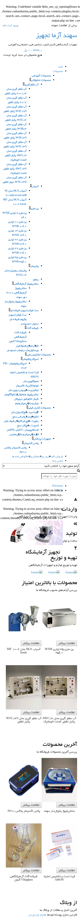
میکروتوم (20, 403)
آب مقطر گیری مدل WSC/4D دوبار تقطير (15, 179)
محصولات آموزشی (41, 76)
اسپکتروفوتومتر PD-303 (15, 365)
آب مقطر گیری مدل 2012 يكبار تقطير (16, 100)
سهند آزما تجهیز (56, 35)
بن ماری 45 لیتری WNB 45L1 (17, 259)
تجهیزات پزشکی (42, 439)
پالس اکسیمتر (31, 443)
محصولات (58, 71)
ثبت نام (7, 25)
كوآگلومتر (9, 394)
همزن (13, 434)
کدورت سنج (32, 425)
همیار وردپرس (37, 914)
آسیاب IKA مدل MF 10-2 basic (15, 202)
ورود (15, 25)
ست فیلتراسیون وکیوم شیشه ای (18, 317)
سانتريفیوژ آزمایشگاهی (26, 284)
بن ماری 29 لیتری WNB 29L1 (17, 250)
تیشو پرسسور (31, 390)
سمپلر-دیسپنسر (30, 324)
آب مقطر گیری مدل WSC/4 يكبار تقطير (16, 117)
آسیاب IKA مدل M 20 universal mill (16, 193)
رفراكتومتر (20, 421)
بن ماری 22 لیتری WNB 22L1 (17, 241)
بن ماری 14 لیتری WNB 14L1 (17, 233)
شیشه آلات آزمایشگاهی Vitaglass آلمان (18, 337)
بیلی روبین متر (15, 390)
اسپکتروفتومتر (31, 359)
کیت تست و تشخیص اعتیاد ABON (24, 374)
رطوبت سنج (32, 421)
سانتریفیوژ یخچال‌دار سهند (15, 303)
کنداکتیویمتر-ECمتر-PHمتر (23, 430)
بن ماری (35, 208)
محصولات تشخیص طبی (39, 355)
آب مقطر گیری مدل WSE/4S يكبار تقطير (15, 135)
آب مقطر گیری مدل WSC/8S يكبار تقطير (15, 109)
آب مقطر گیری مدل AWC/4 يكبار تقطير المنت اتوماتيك (16, 155)
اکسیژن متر (17, 412)
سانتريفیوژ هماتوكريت (26, 394)
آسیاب (35, 186)
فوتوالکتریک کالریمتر (27, 386)
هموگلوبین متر (31, 381)
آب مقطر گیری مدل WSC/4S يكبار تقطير (15, 144)
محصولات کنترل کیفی (39, 408)
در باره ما (42, 456)
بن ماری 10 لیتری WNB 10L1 (17, 224)
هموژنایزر (21, 346)
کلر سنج (21, 425)
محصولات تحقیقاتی (41, 80)
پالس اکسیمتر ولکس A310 (15, 450)
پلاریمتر (34, 266)
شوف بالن (9, 421)
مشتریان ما (32, 456)
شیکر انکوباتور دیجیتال (26, 399)
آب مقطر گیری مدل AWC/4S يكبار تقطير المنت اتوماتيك (15, 168)
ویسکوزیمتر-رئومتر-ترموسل (23, 350)
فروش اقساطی (55, 456)
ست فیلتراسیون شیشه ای (24, 310)
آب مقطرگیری (31, 84)
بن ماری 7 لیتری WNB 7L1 (14, 215)
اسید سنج (28, 412)
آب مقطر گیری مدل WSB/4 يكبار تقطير (16, 126)
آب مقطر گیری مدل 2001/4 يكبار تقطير (15, 91)
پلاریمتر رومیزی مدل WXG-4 (15, 272)
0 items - (33, 50)
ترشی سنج (18, 417)
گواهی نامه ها (19, 456)
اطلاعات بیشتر (66, 643)
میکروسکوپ (32, 403)
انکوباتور (34, 417)
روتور (36, 279)
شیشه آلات (32, 328)
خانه (60, 67)
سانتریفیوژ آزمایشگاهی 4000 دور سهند (16, 292)
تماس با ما (57, 461)
